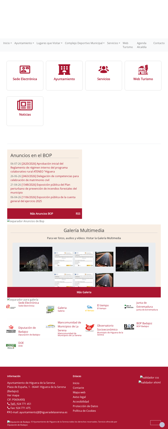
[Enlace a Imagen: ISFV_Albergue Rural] (64, 259)
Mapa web (79, 392)
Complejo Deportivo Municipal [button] (84, 43)
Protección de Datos (85, 406)
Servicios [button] (112, 43)
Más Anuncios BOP (41, 213)
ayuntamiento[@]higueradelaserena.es (43, 412)
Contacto (159, 43)
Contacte (78, 388)
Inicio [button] (6, 43)
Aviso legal (79, 397)
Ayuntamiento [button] (23, 43)
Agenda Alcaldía (142, 45)
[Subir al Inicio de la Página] (162, 424)
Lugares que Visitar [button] (48, 43)
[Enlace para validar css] (149, 377)
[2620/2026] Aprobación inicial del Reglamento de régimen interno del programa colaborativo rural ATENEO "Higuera (39, 167)
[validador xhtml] (150, 382)
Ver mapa (13, 395)
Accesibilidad (81, 401)
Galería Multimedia (84, 230)
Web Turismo (128, 45)
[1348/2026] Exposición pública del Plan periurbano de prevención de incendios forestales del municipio (43, 188)
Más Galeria (84, 292)
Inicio (76, 383)
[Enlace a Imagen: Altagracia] (36, 259)
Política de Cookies (84, 411)
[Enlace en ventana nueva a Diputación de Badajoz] (19, 421)
